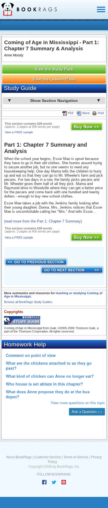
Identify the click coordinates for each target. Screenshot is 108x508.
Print (101, 113)
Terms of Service (75, 456)
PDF (71, 113)
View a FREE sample (19, 132)
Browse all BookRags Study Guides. (28, 302)
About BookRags (19, 456)
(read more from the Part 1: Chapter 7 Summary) (43, 221)
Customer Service (47, 456)
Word (85, 113)
